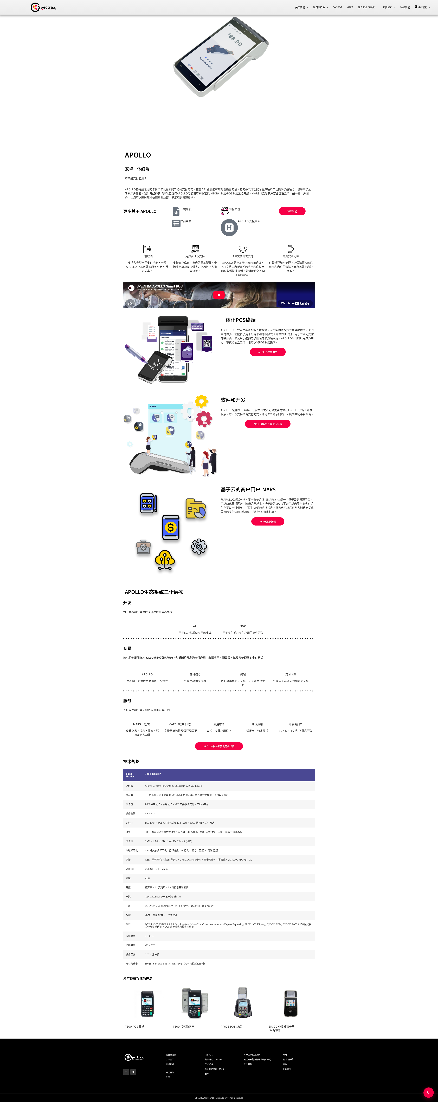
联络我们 (405, 7)
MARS (350, 7)
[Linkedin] (133, 1072)
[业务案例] (225, 211)
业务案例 (234, 209)
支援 (168, 1077)
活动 (285, 1064)
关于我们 (300, 7)
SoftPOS (337, 7)
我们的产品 (319, 7)
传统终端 (209, 1064)
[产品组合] (176, 223)
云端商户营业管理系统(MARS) (257, 1059)
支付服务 (248, 1064)
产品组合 (186, 221)
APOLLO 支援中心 (249, 221)
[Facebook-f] (126, 1072)
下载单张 (186, 209)
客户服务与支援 (366, 7)
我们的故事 (171, 1054)
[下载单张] (176, 211)
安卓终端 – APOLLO (214, 1059)
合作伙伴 (170, 1059)
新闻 (285, 1054)
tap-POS (209, 1054)
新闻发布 (387, 7)
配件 (207, 1073)
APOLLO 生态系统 (252, 1054)
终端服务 (170, 1072)
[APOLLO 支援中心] (229, 227)
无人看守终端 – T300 (214, 1068)
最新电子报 (288, 1059)
